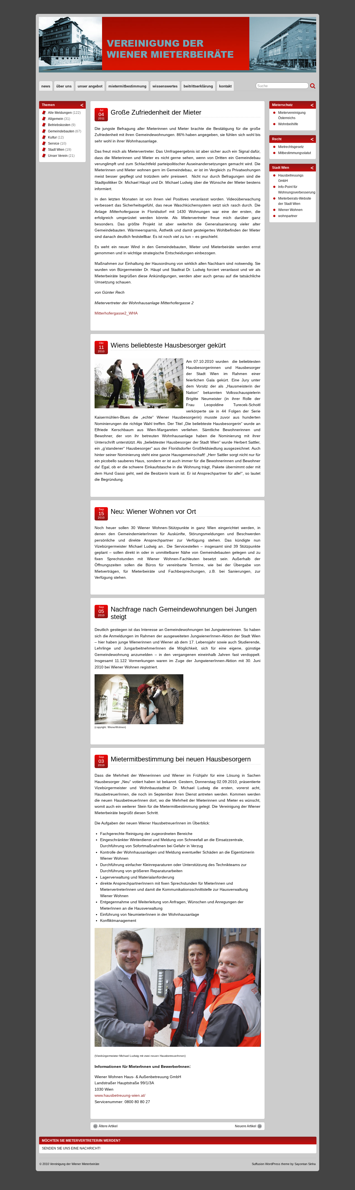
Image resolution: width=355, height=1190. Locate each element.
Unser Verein (58, 156)
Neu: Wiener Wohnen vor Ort (153, 511)
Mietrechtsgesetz (291, 147)
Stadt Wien (56, 150)
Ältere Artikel (108, 1126)
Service (53, 143)
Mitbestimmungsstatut (294, 153)
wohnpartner (287, 216)
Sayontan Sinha (305, 1164)
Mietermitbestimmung (127, 86)
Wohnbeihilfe (288, 124)
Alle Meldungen (60, 113)
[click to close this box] (82, 105)
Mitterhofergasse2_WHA (116, 313)
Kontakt (225, 86)
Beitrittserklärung (198, 86)
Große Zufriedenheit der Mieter (156, 112)
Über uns (64, 86)
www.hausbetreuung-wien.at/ (120, 1095)
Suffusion (258, 1164)
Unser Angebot (90, 86)
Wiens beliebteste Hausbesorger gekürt (168, 345)
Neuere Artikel (245, 1126)
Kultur (52, 137)
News (45, 86)
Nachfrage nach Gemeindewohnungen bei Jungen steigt (184, 612)
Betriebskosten (59, 125)
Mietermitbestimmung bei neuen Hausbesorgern (181, 759)
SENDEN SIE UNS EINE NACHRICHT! (71, 1148)
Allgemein (55, 119)
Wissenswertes (165, 86)
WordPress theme (277, 1164)
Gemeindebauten (61, 131)
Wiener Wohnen (290, 210)
